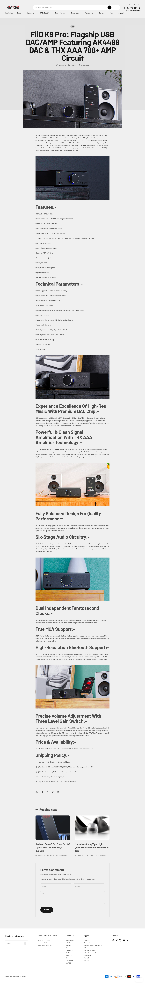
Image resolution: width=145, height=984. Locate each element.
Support (121, 13)
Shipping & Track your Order (93, 945)
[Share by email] (58, 792)
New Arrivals (9, 13)
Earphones (30, 13)
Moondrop (69, 940)
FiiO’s (37, 135)
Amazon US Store (44, 940)
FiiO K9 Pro (44, 138)
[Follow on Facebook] (124, 8)
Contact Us (87, 955)
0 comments (85, 65)
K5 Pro (60, 140)
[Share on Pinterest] (53, 792)
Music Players (60, 13)
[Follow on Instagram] (131, 8)
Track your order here (133, 10)
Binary (68, 945)
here (76, 150)
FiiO (73, 26)
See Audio (69, 950)
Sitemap (86, 960)
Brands (101, 13)
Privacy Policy (75, 879)
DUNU (68, 953)
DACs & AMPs (44, 13)
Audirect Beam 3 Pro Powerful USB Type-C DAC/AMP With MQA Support (53, 847)
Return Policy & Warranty (92, 953)
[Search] (109, 7)
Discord (86, 958)
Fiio (67, 948)
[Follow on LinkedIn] (139, 8)
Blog (111, 13)
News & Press (88, 943)
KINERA (69, 955)
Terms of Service (86, 879)
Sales (19, 13)
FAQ (85, 948)
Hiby (67, 958)
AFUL (68, 943)
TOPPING (69, 960)
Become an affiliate (90, 950)
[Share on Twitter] (48, 792)
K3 (57, 140)
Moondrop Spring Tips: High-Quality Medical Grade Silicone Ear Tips (92, 847)
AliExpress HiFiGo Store (45, 945)
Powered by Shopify (20, 976)
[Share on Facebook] (42, 792)
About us (86, 940)
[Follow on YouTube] (135, 8)
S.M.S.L (68, 963)
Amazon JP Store (43, 943)
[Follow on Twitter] (128, 8)
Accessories (89, 13)
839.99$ (56, 150)
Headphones (75, 13)
